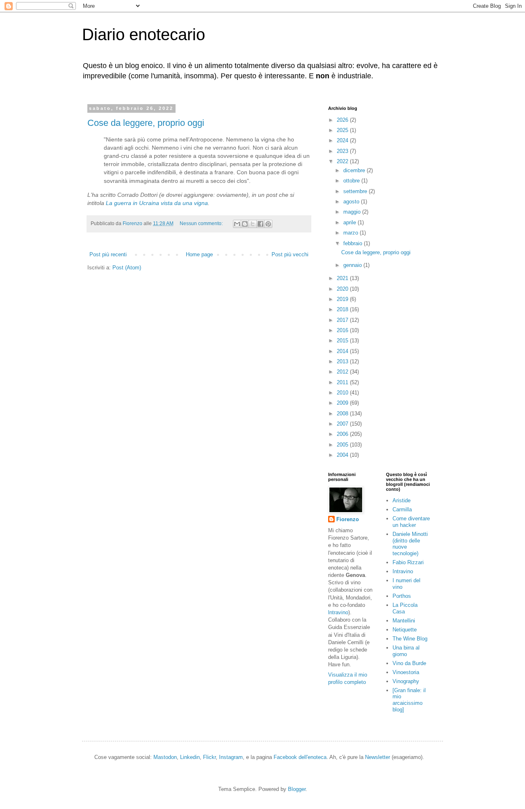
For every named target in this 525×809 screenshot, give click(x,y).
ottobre (352, 181)
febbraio (353, 243)
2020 (343, 289)
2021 (343, 278)
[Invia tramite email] (237, 224)
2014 (343, 351)
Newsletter (377, 757)
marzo (351, 233)
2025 (343, 130)
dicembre (355, 170)
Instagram (231, 757)
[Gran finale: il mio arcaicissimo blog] (409, 700)
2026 (343, 120)
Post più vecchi (290, 254)
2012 (343, 372)
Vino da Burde (409, 663)
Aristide (402, 500)
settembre (356, 191)
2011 (343, 382)
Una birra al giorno (406, 651)
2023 (343, 151)
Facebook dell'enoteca (300, 757)
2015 (343, 340)
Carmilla (402, 509)
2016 (343, 330)
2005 (343, 445)
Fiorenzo (347, 519)
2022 (343, 161)
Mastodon (165, 757)
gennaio (353, 265)
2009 (343, 403)
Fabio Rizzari (408, 562)
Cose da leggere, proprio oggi (145, 123)
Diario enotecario (143, 34)
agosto (352, 201)
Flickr (209, 757)
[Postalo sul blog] (245, 224)
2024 (343, 140)
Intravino (403, 571)
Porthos (402, 596)
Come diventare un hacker (411, 521)
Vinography (406, 681)
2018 (343, 309)
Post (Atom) (126, 267)
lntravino (338, 612)
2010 (343, 393)
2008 (343, 413)
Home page (199, 254)
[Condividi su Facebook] (260, 224)
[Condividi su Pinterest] (268, 224)
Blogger (297, 789)
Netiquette (405, 630)
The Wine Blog (410, 639)
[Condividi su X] (253, 224)
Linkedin (190, 757)
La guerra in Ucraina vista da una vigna (157, 203)
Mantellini (404, 621)
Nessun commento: (202, 223)
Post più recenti (108, 254)
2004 (343, 455)
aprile (350, 222)
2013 (343, 361)
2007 (343, 424)
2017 (343, 320)
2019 (343, 299)
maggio (352, 212)
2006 (343, 434)
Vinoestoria (406, 672)
